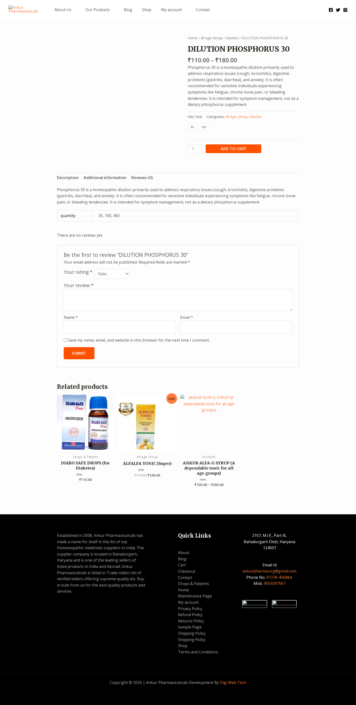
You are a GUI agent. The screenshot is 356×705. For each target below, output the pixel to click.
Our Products (97, 9)
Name (71, 317)
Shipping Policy (192, 633)
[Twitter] (338, 10)
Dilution (232, 37)
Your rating (78, 272)
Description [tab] (68, 177)
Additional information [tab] (105, 177)
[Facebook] (331, 10)
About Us (62, 9)
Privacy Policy (190, 608)
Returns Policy (191, 621)
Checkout (186, 571)
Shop (146, 9)
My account (171, 9)
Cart (182, 565)
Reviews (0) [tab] (142, 177)
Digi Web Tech (233, 682)
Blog (128, 9)
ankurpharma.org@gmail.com (269, 571)
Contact (203, 9)
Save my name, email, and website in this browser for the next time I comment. (139, 340)
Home (193, 37)
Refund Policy (190, 614)
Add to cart (234, 148)
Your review (79, 285)
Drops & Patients (193, 583)
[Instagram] (345, 10)
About (183, 552)
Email (186, 317)
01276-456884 (279, 577)
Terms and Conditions (198, 652)
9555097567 (275, 583)
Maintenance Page (195, 596)
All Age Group (212, 37)
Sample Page (189, 627)
